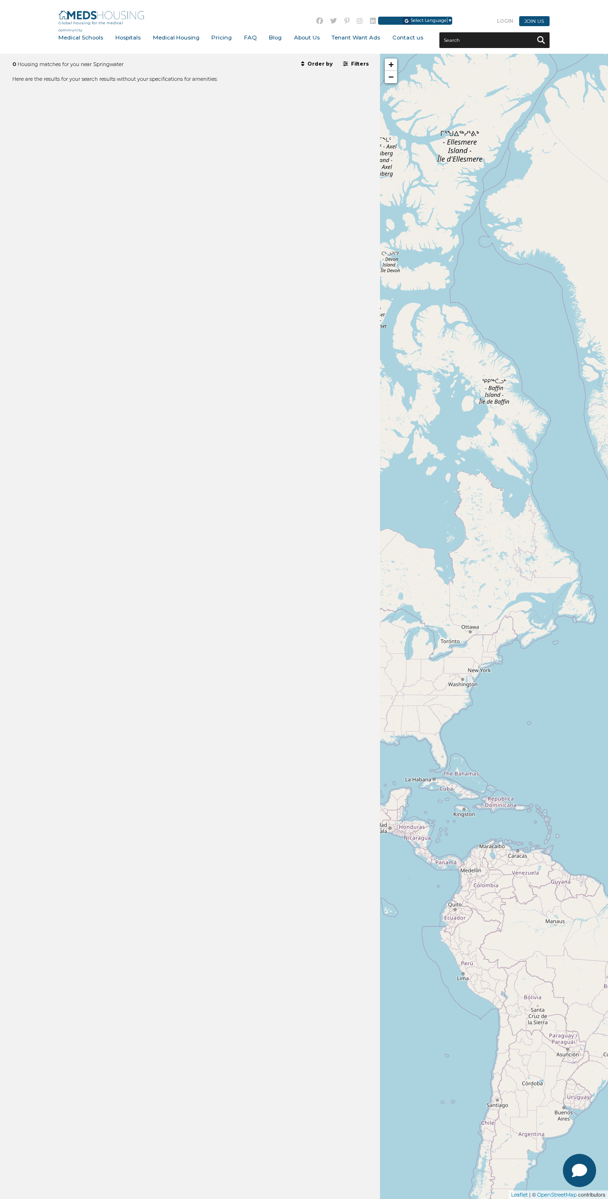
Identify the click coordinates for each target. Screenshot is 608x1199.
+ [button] (391, 64)
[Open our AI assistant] (579, 1170)
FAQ (250, 37)
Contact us (407, 37)
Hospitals (128, 37)
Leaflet (519, 1194)
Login (505, 21)
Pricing (221, 37)
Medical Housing (176, 37)
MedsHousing (101, 14)
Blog (275, 37)
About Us (307, 37)
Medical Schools (80, 37)
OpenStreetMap (557, 1194)
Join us (534, 21)
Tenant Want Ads (356, 37)
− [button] (391, 77)
